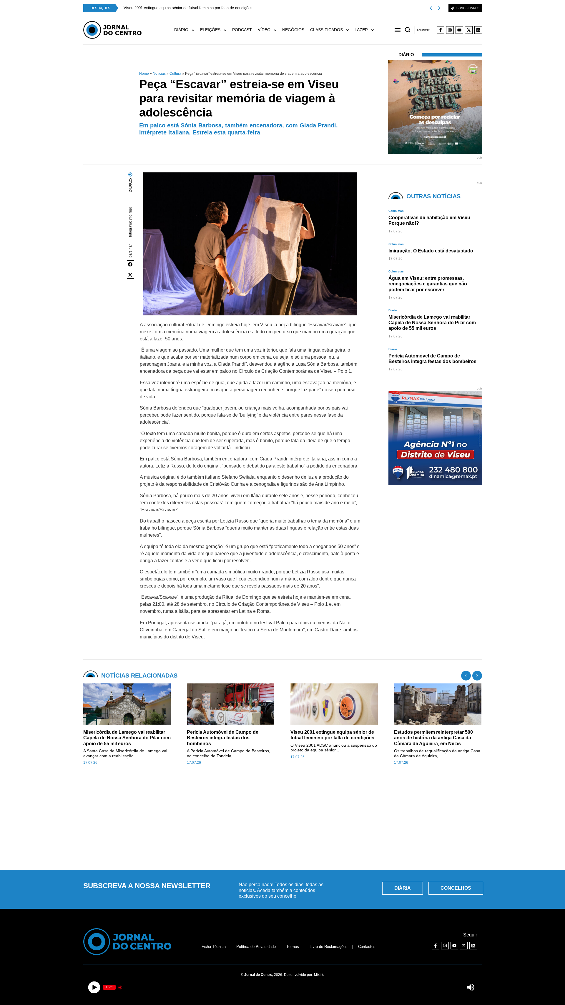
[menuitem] (187, 29)
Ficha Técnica (214, 946)
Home (144, 73)
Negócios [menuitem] (293, 29)
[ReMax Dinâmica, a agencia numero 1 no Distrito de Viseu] (435, 483)
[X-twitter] (469, 30)
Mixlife (319, 975)
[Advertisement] (282, 820)
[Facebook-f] (440, 30)
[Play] (94, 987)
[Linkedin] (478, 30)
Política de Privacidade (256, 946)
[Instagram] (450, 30)
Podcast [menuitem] (242, 29)
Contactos (366, 946)
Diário (406, 54)
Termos (292, 946)
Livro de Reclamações (329, 946)
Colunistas (396, 210)
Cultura (175, 73)
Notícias (159, 73)
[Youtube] (459, 30)
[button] (130, 264)
